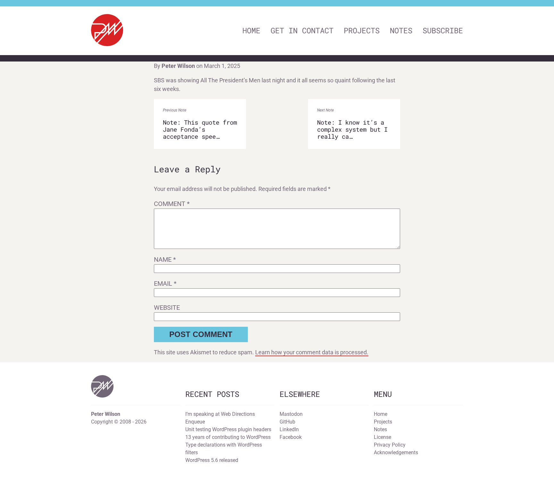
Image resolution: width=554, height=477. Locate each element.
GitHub (287, 422)
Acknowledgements (396, 452)
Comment (172, 204)
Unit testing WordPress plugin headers (228, 429)
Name (165, 259)
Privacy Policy (390, 445)
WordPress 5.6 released (211, 460)
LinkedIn (289, 429)
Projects (362, 30)
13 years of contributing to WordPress (228, 437)
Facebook (291, 437)
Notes (401, 30)
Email (165, 283)
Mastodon (291, 414)
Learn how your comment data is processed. (311, 352)
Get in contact (302, 30)
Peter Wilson (178, 65)
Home (251, 30)
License (382, 437)
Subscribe (443, 30)
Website (167, 307)
